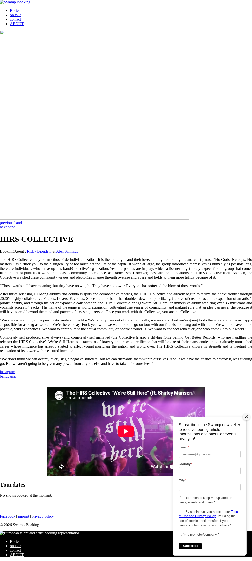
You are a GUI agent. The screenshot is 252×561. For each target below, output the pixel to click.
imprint (23, 516)
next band (7, 227)
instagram (7, 372)
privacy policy (43, 516)
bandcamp (8, 376)
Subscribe (190, 546)
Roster (15, 10)
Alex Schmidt (67, 251)
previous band (11, 223)
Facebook (7, 516)
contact (15, 19)
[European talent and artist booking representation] (40, 533)
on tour (15, 15)
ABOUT (17, 24)
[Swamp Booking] (15, 2)
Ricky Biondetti (39, 251)
